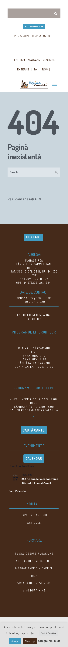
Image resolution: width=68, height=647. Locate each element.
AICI (38, 199)
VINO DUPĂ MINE (34, 590)
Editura (20, 60)
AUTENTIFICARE (34, 26)
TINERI (34, 576)
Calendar (34, 458)
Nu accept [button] (30, 641)
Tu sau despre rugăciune (34, 553)
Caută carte (34, 430)
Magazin (34, 60)
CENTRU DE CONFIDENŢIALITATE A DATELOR (34, 317)
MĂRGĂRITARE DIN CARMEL (34, 568)
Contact (33, 237)
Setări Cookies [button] (48, 633)
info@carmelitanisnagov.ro (32, 35)
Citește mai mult (49, 641)
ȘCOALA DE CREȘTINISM (34, 583)
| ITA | (35, 69)
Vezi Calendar (17, 491)
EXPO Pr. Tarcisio (34, 515)
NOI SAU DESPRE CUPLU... (34, 561)
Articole (34, 522)
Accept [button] (15, 641)
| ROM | (45, 69)
